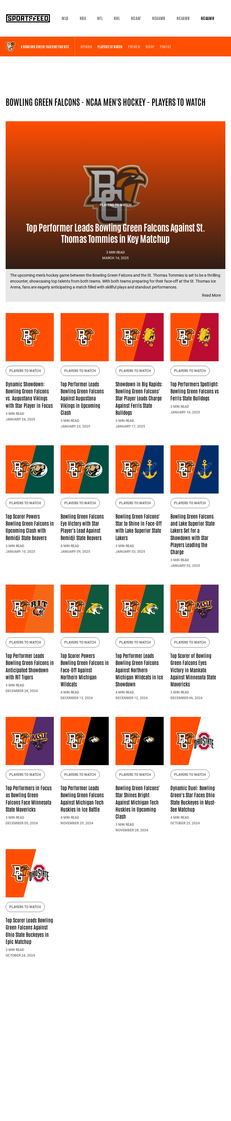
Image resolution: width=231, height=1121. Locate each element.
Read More (211, 295)
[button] (65, 18)
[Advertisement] (115, 77)
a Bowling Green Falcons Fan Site (45, 47)
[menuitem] (65, 18)
